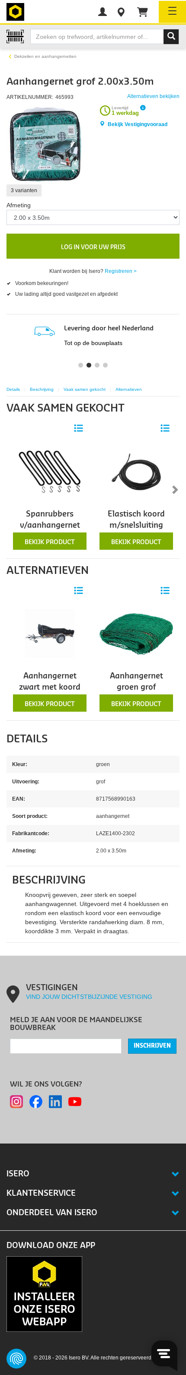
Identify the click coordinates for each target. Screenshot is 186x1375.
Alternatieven (128, 389)
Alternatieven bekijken (153, 96)
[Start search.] (171, 36)
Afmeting (18, 205)
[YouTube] (74, 1101)
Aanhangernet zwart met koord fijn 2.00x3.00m (49, 687)
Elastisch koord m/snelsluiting (136, 519)
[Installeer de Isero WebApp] (44, 1293)
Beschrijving (42, 389)
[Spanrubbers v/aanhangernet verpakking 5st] (50, 471)
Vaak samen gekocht (85, 389)
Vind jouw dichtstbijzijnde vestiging (89, 996)
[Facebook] (35, 1101)
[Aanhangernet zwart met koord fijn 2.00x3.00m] (50, 633)
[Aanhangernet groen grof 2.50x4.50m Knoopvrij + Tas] (136, 633)
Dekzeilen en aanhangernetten (45, 56)
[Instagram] (16, 1101)
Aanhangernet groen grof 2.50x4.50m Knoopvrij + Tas (136, 693)
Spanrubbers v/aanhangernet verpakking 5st (50, 525)
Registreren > (121, 271)
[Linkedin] (55, 1101)
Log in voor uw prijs (93, 247)
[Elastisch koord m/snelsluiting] (136, 471)
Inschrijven (152, 1046)
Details (13, 389)
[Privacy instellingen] (16, 1359)
